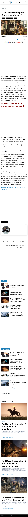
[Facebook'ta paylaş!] (4, 40)
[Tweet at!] (11, 40)
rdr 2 (17, 221)
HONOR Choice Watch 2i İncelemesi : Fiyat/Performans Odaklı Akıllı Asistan (17, 307)
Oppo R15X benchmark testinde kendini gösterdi (14, 241)
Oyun (15, 18)
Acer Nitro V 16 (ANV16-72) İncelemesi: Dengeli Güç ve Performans (17, 285)
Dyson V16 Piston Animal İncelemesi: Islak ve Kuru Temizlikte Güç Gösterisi (16, 293)
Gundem (7, 18)
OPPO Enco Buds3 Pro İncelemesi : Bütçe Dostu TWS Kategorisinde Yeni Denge (17, 300)
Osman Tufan (3, 36)
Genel (4, 8)
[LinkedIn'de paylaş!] (17, 40)
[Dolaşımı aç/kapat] (3, 2)
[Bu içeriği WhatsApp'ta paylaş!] (24, 40)
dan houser (11, 221)
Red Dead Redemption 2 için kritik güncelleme (13, 150)
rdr (14, 221)
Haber (11, 18)
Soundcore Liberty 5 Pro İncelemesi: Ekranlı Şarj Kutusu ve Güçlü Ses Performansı (18, 314)
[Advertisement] (14, 61)
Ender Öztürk (4, 508)
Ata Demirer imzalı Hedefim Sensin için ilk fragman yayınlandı (15, 246)
